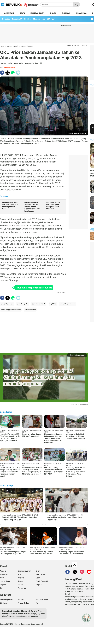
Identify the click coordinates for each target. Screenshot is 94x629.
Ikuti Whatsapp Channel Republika (34, 288)
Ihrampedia (81, 13)
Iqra (19, 574)
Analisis (21, 578)
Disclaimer (4, 603)
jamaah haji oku (22, 304)
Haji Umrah (8, 13)
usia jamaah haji (30, 310)
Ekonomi (66, 13)
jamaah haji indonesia (67, 304)
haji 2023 (52, 304)
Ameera (3, 571)
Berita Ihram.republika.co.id (22, 46)
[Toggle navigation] (2, 4)
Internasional (5, 581)
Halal (53, 13)
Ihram (8, 46)
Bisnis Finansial (42, 581)
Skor (37, 571)
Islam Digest (41, 574)
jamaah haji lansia (7, 304)
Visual (20, 585)
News (22, 13)
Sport (38, 578)
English (38, 585)
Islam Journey (37, 13)
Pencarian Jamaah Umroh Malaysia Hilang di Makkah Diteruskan (53, 205)
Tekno (20, 581)
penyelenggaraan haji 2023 (11, 310)
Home (2, 46)
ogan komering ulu (39, 304)
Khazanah (4, 574)
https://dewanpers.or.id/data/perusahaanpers (20, 616)
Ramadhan (22, 588)
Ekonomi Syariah (24, 571)
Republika (6, 19)
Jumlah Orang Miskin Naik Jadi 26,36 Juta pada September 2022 (10, 205)
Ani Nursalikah (9, 67)
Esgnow (3, 585)
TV (1, 588)
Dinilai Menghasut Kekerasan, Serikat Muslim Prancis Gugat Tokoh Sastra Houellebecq (32, 206)
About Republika (6, 599)
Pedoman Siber (42, 599)
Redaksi (21, 599)
